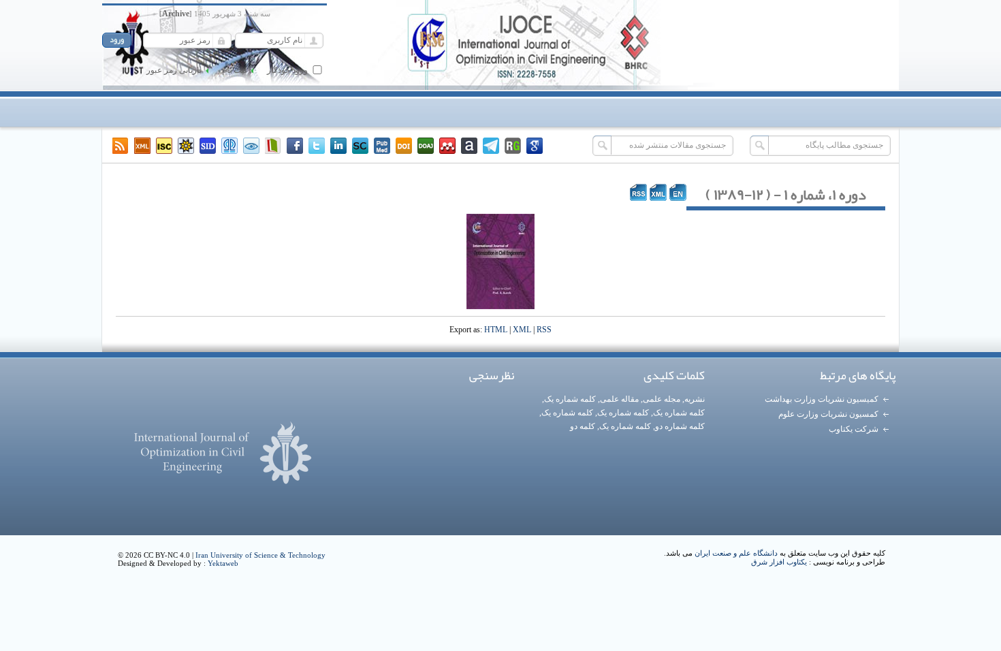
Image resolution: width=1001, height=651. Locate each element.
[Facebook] (295, 146)
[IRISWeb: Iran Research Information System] (251, 146)
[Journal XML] (142, 146)
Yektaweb (223, 563)
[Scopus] (360, 146)
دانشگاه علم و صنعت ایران (736, 553)
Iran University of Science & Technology (260, 555)
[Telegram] (491, 146)
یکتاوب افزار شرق (779, 562)
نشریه (694, 399)
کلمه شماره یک (570, 399)
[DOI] (404, 146)
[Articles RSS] (120, 146)
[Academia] (469, 146)
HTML (495, 329)
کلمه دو (582, 426)
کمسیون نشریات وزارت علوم (828, 414)
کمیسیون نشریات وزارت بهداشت (821, 399)
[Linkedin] (338, 146)
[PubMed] (382, 146)
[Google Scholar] (534, 146)
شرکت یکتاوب (853, 429)
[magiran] (273, 146)
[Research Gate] (513, 146)
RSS (544, 329)
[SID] (208, 146)
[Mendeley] (447, 146)
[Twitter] (316, 146)
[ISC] (164, 146)
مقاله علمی (619, 399)
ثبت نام (234, 70)
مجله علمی (661, 399)
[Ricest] (186, 146)
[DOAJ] (425, 146)
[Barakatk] (229, 146)
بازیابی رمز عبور (174, 70)
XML (522, 329)
